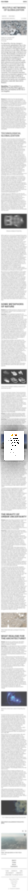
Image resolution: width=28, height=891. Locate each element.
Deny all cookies (14, 453)
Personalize (14, 456)
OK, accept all (14, 450)
